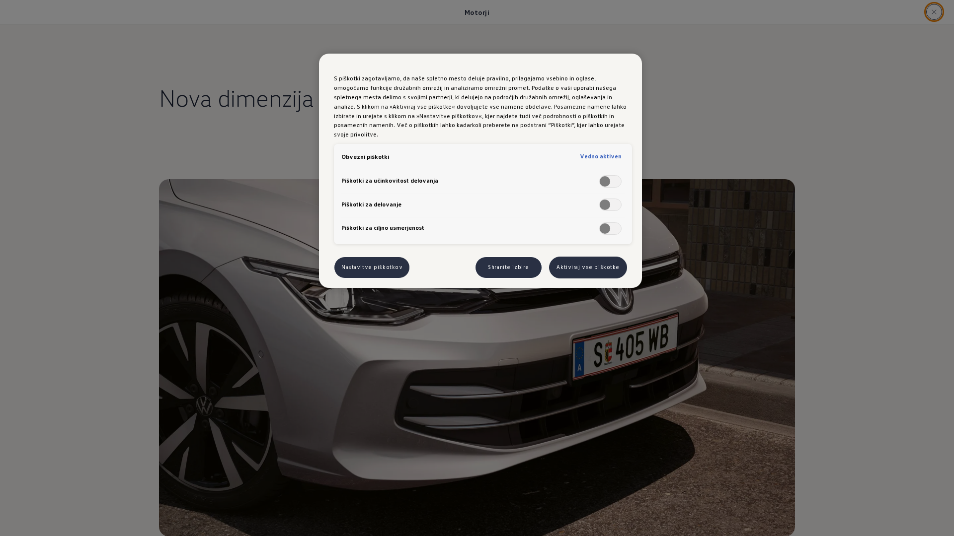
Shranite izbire (508, 267)
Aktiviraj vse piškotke (588, 267)
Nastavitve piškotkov (371, 267)
